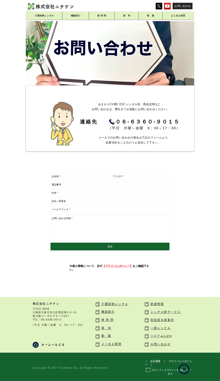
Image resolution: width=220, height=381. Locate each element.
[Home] (36, 345)
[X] (159, 6)
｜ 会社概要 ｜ (155, 361)
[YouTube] (167, 6)
